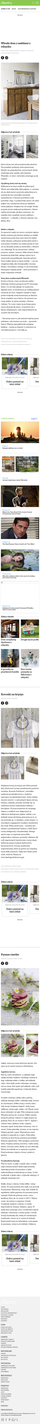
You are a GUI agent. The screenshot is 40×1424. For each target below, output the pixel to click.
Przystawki (5, 1390)
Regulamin (5, 1311)
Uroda (3, 1353)
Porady (3, 1343)
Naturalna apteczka (8, 1355)
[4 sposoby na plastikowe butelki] (10, 658)
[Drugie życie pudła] (30, 628)
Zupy (2, 1392)
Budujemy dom (6, 1333)
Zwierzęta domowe (8, 1365)
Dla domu (4, 1357)
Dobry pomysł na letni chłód (15, 383)
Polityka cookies (7, 1315)
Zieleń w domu (6, 1345)
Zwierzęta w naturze (8, 1367)
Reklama (4, 1319)
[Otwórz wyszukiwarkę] (33, 2)
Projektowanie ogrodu (9, 1347)
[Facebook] (6, 1419)
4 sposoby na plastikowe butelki (10, 670)
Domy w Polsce (6, 1327)
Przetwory (5, 1400)
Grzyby (3, 1369)
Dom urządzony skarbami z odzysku (8, 642)
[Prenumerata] (13, 1419)
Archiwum (4, 1309)
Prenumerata (7, 1410)
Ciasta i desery (6, 1396)
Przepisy (4, 1406)
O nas (3, 1307)
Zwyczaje (4, 1380)
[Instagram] (2, 1419)
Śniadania (4, 1388)
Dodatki (4, 1398)
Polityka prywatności (9, 1313)
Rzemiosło (4, 1378)
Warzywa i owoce (7, 1339)
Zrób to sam (5, 1382)
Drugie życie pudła (30, 639)
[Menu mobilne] (37, 2)
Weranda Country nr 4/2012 (15, 377)
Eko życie (4, 1359)
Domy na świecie (7, 1329)
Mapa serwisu (6, 1317)
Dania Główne (6, 1394)
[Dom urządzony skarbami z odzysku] (10, 628)
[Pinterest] (9, 1419)
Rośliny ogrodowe (8, 1341)
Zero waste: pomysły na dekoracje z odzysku (26, 673)
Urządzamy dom (7, 1331)
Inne (2, 1402)
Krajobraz (5, 1371)
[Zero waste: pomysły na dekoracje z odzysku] (30, 658)
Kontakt (4, 1321)
